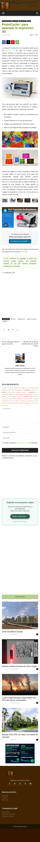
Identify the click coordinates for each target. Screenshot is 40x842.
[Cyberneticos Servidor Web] (20, 753)
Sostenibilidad (22, 21)
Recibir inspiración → (20, 516)
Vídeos (28, 21)
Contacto (4, 798)
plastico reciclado (31, 319)
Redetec (23, 252)
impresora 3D (9, 50)
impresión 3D (21, 319)
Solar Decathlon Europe (12, 631)
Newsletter (5, 796)
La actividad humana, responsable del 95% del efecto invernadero (19, 699)
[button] (3, 13)
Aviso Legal (5, 812)
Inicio (3, 18)
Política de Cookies (8, 816)
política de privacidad (22, 443)
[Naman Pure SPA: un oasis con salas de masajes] (20, 720)
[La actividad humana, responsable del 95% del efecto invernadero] (20, 684)
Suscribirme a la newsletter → (20, 241)
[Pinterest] (13, 42)
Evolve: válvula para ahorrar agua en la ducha (10, 343)
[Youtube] (30, 784)
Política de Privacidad (8, 814)
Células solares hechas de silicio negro (19, 666)
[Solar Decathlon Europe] (20, 615)
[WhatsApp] (17, 42)
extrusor (13, 319)
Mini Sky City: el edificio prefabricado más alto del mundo (30, 344)
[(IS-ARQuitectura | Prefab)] (20, 5)
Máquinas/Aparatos (7, 21)
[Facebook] (4, 42)
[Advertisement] (20, 294)
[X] (8, 42)
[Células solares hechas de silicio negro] (20, 651)
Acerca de (5, 800)
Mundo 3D (15, 21)
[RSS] (20, 784)
